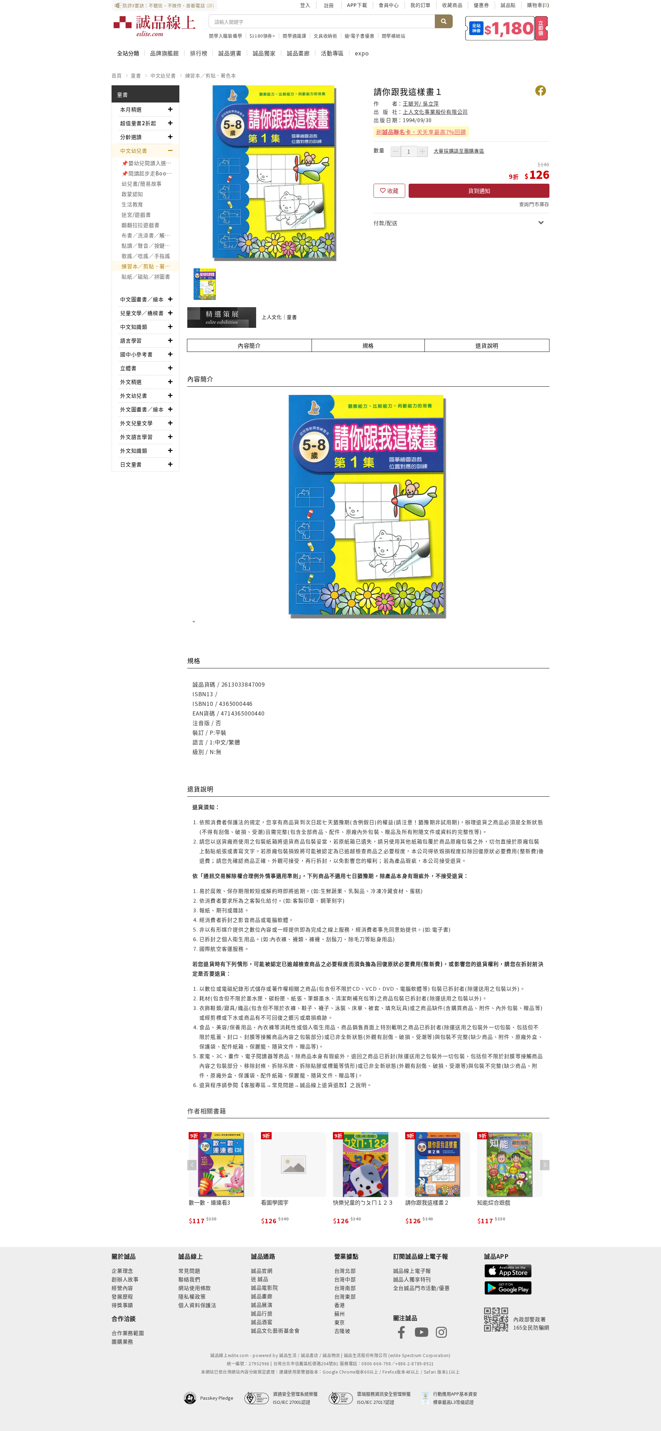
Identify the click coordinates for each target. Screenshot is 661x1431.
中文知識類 (133, 326)
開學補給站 (394, 35)
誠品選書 (229, 53)
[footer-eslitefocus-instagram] (441, 1331)
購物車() (538, 4)
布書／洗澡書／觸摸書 (149, 235)
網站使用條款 (194, 1287)
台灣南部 (345, 1287)
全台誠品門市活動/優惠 (421, 1287)
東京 (339, 1322)
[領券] (506, 28)
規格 (368, 345)
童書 (136, 75)
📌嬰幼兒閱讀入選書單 (149, 162)
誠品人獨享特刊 (412, 1279)
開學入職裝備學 (225, 35)
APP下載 (357, 4)
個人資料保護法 (197, 1305)
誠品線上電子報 (412, 1270)
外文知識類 (133, 450)
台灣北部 (345, 1270)
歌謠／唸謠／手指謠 (146, 255)
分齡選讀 (131, 136)
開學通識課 (294, 35)
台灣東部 (345, 1296)
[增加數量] (422, 151)
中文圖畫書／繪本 (142, 299)
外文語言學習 (136, 436)
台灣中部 (345, 1279)
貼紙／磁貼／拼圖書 (146, 276)
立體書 (128, 368)
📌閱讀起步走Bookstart (150, 173)
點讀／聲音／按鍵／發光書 (150, 245)
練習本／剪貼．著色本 (210, 75)
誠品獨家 (264, 53)
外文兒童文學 (136, 423)
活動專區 (332, 53)
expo (362, 53)
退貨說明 (487, 345)
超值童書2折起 (138, 123)
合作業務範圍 (128, 1332)
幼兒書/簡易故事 (142, 183)
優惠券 (481, 4)
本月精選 (131, 109)
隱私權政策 (192, 1296)
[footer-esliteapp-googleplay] (508, 1287)
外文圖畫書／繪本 (142, 409)
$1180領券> (262, 35)
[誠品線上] (155, 25)
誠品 (262, 1278)
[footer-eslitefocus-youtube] (421, 1331)
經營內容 (122, 1287)
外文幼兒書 (133, 395)
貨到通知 (479, 190)
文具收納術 (325, 35)
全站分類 (128, 53)
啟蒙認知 (132, 193)
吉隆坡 (342, 1330)
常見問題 (189, 1270)
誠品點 (508, 4)
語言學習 (131, 340)
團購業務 (122, 1341)
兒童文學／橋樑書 (142, 312)
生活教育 (132, 204)
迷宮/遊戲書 (136, 214)
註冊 (329, 5)
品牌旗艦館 (164, 53)
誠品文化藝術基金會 (275, 1330)
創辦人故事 (125, 1279)
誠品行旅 (262, 1313)
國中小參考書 (136, 354)
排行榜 (198, 53)
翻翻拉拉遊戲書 (140, 224)
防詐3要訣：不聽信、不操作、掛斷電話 (168, 5)
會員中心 (389, 4)
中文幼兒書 (163, 75)
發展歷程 (122, 1296)
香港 (339, 1305)
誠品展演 (262, 1304)
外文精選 (131, 381)
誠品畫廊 (298, 53)
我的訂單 (420, 4)
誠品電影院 (264, 1287)
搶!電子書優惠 (360, 35)
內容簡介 (249, 345)
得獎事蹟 (122, 1305)
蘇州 (339, 1313)
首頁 (117, 75)
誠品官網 (262, 1270)
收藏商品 (452, 4)
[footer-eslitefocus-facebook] (401, 1331)
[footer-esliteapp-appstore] (508, 1269)
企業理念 (122, 1270)
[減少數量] (395, 151)
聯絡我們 (189, 1279)
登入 (305, 4)
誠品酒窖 (262, 1321)
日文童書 (131, 464)
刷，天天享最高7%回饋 (421, 132)
